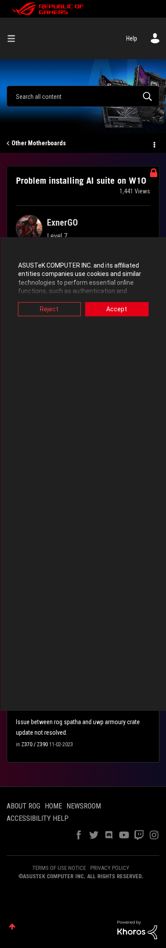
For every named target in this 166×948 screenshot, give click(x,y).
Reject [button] (49, 309)
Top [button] (12, 926)
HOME (53, 806)
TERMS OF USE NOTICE (59, 868)
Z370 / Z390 (34, 744)
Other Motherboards (39, 143)
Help (131, 38)
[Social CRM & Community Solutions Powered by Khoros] (137, 929)
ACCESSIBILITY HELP (38, 818)
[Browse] (15, 38)
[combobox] (83, 96)
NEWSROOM (83, 806)
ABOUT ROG (23, 806)
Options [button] (153, 143)
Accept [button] (116, 309)
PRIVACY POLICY (109, 868)
